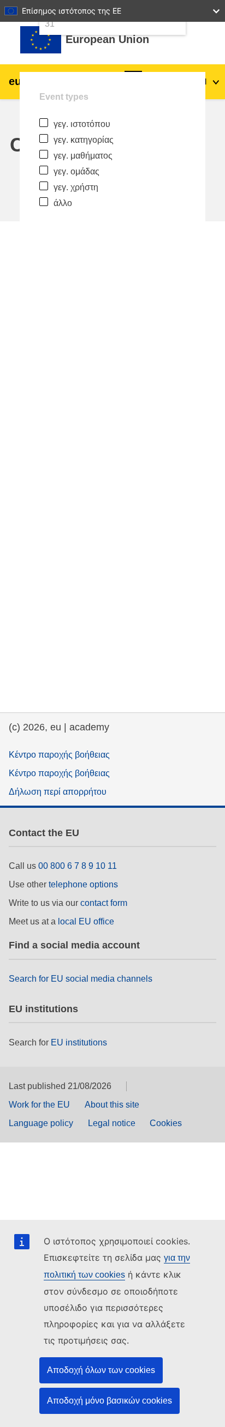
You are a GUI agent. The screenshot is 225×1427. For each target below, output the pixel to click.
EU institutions (79, 1042)
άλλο (63, 203)
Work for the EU (39, 1104)
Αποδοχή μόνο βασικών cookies (109, 1400)
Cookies (166, 1123)
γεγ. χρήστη (76, 187)
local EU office (86, 921)
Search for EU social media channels (80, 978)
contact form (103, 903)
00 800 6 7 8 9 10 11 (77, 865)
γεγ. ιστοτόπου (82, 124)
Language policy (41, 1123)
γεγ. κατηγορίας (84, 139)
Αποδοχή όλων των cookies (101, 1370)
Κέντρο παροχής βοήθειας (59, 754)
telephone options (83, 884)
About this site (112, 1104)
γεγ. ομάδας (76, 171)
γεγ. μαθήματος (83, 155)
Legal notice (111, 1123)
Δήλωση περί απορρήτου (57, 791)
